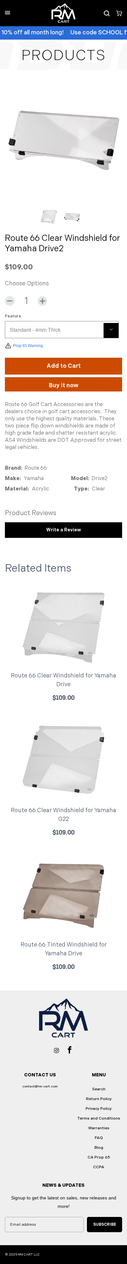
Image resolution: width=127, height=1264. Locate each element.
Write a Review (63, 530)
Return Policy (99, 1099)
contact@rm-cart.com (40, 1086)
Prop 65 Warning (28, 345)
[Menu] (7, 13)
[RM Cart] (63, 13)
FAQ (99, 1137)
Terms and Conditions (98, 1118)
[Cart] (116, 13)
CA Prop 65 (99, 1157)
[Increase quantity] (42, 301)
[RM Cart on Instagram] (57, 1050)
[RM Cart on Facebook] (69, 1049)
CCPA (98, 1167)
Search (99, 1089)
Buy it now (63, 385)
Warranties (98, 1128)
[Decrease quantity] (10, 301)
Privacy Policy (99, 1108)
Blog (98, 1147)
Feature (13, 316)
